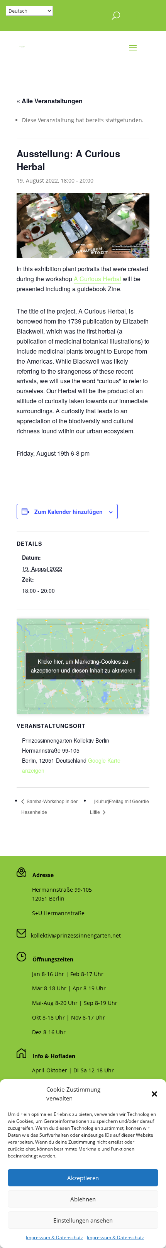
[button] (154, 1094)
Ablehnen (83, 1199)
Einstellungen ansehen (83, 1220)
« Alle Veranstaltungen (50, 100)
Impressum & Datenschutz (54, 1237)
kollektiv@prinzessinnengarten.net (73, 935)
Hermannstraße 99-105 (62, 889)
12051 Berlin (48, 898)
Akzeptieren (83, 1178)
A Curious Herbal (97, 278)
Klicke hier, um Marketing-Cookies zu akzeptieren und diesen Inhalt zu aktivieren (83, 666)
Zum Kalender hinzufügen (68, 511)
